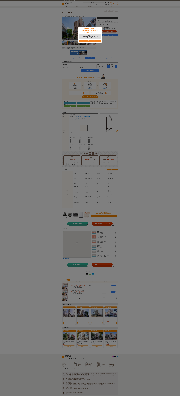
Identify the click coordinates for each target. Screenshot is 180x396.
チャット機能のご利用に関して (90, 40)
